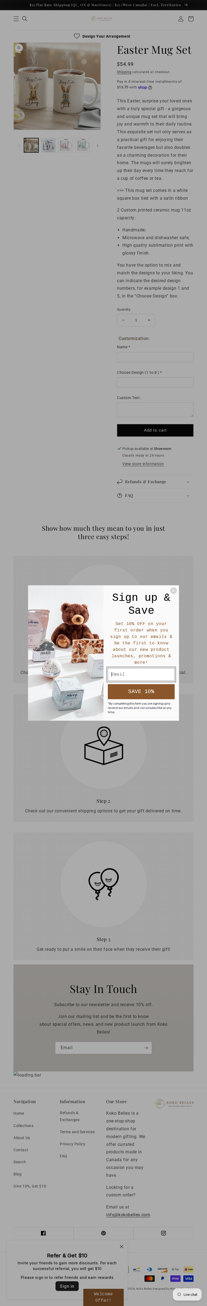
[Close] (173, 590)
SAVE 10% (141, 691)
